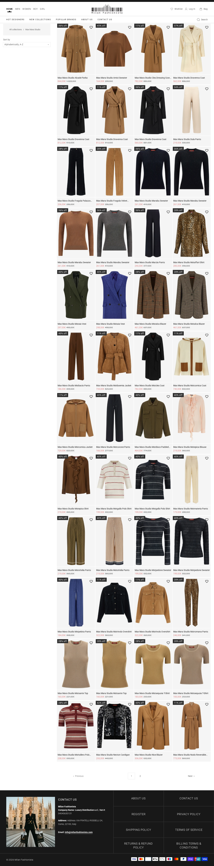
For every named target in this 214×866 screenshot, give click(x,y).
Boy (35, 9)
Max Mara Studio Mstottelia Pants (74, 570)
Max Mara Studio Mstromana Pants (190, 631)
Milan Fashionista (24, 859)
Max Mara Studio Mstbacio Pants (74, 385)
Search (204, 19)
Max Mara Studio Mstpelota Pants (74, 631)
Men (17, 9)
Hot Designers (15, 19)
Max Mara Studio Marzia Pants (150, 262)
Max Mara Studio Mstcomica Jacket (75, 447)
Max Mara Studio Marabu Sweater (151, 200)
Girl (42, 9)
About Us (87, 19)
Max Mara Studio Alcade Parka (73, 78)
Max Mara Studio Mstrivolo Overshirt (114, 631)
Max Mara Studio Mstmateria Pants (190, 508)
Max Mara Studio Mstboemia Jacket (113, 385)
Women (26, 9)
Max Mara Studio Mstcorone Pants (113, 447)
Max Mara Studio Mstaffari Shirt (188, 262)
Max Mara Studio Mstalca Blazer (150, 324)
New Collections (40, 19)
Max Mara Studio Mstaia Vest (72, 324)
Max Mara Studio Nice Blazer (149, 755)
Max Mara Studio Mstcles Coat (149, 385)
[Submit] (198, 19)
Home (9, 9)
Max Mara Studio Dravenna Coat (189, 78)
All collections (15, 29)
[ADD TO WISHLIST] (91, 27)
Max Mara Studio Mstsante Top (73, 693)
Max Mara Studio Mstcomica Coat (189, 385)
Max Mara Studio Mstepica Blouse (189, 447)
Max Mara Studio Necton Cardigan (113, 755)
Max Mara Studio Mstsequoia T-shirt (152, 693)
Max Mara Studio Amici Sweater (111, 78)
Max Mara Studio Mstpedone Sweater (153, 570)
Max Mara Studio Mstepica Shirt (73, 508)
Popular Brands (66, 19)
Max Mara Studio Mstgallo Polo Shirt (114, 508)
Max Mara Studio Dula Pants (187, 139)
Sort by (6, 39)
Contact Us (105, 19)
